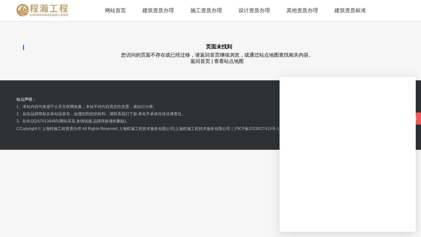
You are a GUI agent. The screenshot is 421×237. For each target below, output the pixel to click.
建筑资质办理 (158, 10)
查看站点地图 (229, 61)
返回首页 (200, 61)
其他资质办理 (302, 10)
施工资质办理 (206, 10)
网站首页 (115, 10)
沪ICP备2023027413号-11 (258, 128)
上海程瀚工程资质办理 (61, 128)
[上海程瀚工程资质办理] (42, 10)
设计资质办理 (254, 10)
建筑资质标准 (350, 10)
